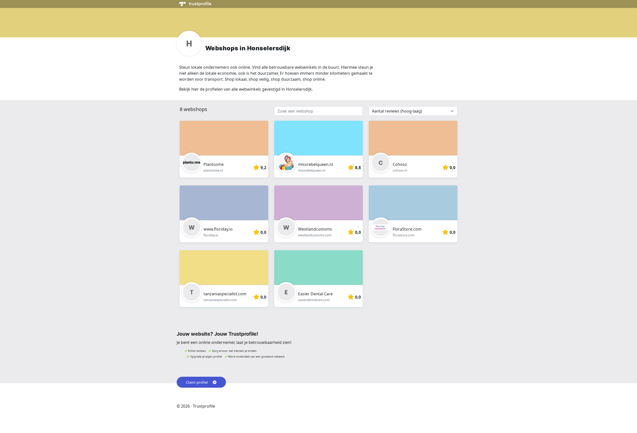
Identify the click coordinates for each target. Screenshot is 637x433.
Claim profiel (197, 382)
